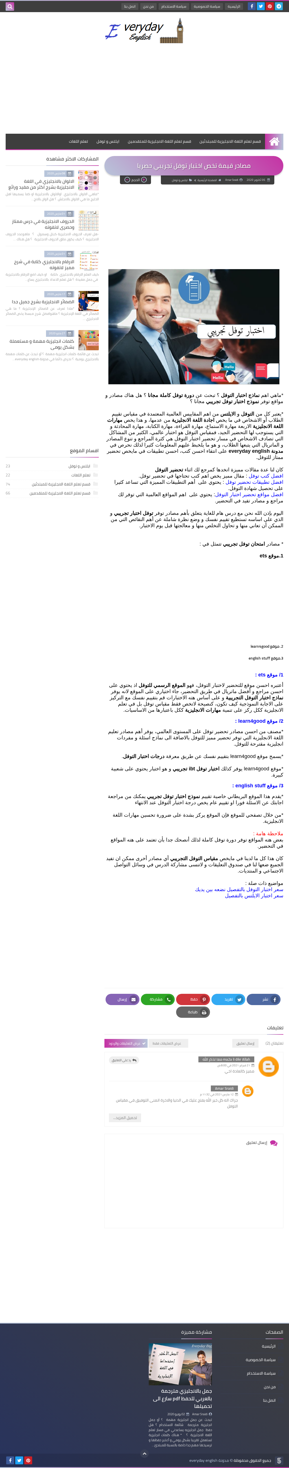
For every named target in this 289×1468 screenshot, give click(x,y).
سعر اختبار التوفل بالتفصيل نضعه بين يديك (239, 889)
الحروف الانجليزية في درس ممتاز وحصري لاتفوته (43, 224)
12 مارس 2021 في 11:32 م (217, 1094)
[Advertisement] (144, 88)
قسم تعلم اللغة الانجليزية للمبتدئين (230, 141)
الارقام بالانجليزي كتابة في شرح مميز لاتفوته (44, 264)
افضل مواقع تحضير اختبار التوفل (249, 494)
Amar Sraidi (224, 1088)
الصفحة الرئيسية (207, 180)
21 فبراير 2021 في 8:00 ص (233, 1065)
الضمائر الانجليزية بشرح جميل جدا (43, 301)
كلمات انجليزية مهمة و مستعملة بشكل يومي (42, 344)
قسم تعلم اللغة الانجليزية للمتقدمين (159, 141)
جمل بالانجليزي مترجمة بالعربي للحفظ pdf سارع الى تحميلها (182, 1398)
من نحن (148, 6)
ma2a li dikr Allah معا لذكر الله (226, 1059)
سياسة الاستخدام (173, 6)
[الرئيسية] (274, 141)
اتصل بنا (129, 6)
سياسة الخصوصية (207, 6)
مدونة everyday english (209, 1460)
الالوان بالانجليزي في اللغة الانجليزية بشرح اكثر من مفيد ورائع (41, 184)
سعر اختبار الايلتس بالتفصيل (254, 895)
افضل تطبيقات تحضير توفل (254, 482)
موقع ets (268, 675)
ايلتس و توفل (108, 141)
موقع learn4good (258, 721)
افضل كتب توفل (266, 476)
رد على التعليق (121, 1060)
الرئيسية (234, 6)
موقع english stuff (256, 785)
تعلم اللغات (78, 141)
